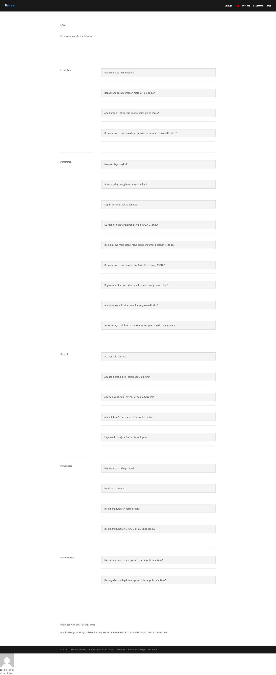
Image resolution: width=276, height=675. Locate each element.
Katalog (228, 6)
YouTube (246, 6)
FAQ (237, 6)
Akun (269, 6)
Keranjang (258, 6)
